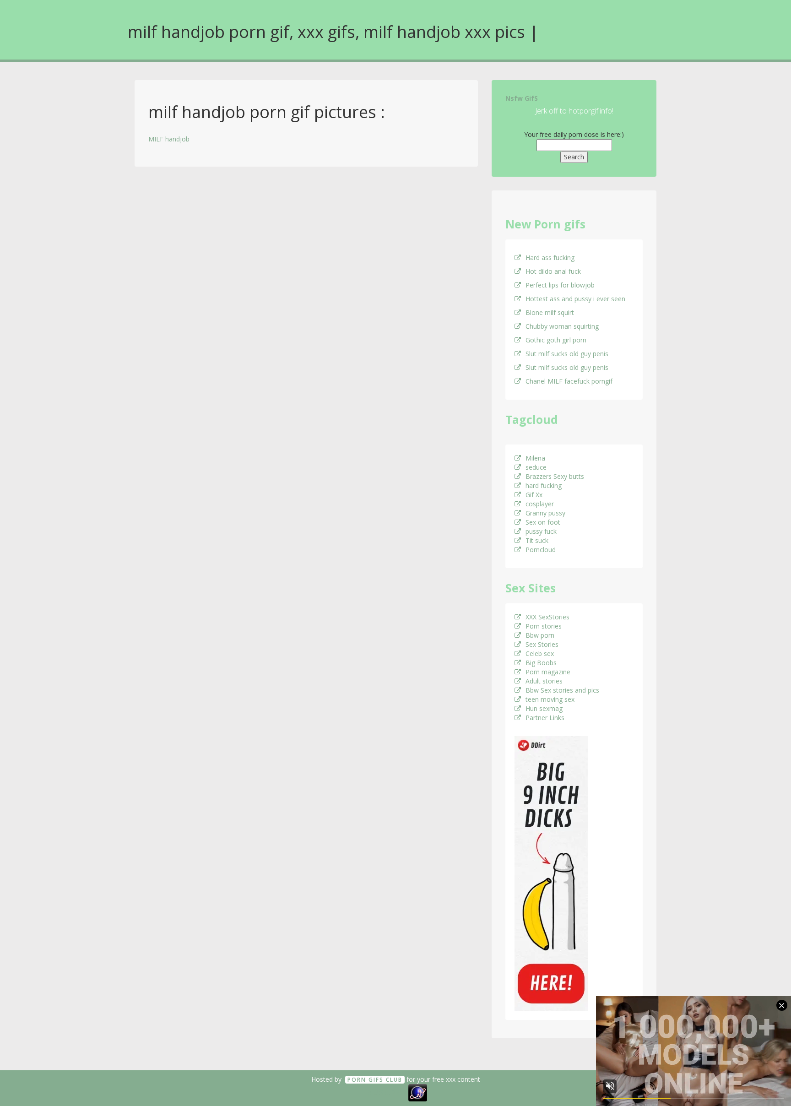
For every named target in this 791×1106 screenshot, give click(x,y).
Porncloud (541, 549)
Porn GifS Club (374, 1080)
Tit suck (537, 540)
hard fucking (544, 485)
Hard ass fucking (550, 257)
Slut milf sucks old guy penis (567, 353)
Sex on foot (543, 522)
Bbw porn (540, 635)
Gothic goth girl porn (556, 340)
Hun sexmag (544, 708)
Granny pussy (545, 513)
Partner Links (545, 717)
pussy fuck (541, 531)
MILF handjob (169, 139)
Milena (535, 458)
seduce (536, 467)
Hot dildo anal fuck (553, 271)
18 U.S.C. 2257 (385, 1092)
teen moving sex (550, 699)
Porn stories (544, 626)
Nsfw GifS (521, 98)
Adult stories (544, 681)
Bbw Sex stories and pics (562, 690)
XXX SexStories (547, 617)
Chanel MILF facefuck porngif (569, 381)
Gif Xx (534, 494)
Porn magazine (548, 671)
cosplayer (540, 503)
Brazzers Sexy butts (555, 476)
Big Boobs (541, 662)
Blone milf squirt (550, 312)
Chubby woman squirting (562, 326)
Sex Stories (542, 644)
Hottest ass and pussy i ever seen (575, 298)
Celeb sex (540, 653)
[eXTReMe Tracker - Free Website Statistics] (417, 1092)
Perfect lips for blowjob (560, 285)
